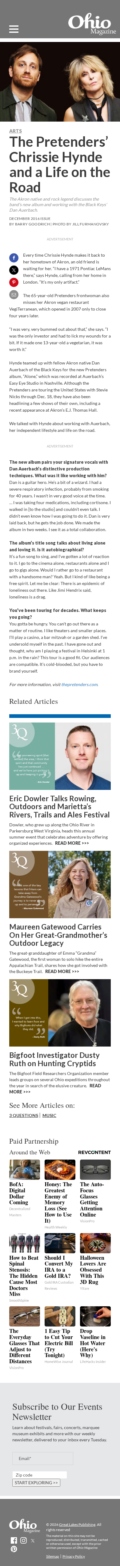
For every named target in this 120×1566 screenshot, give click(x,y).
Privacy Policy (73, 1556)
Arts (15, 131)
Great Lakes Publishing (77, 1524)
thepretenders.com (79, 684)
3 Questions (23, 1115)
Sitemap (52, 1556)
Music (49, 1115)
